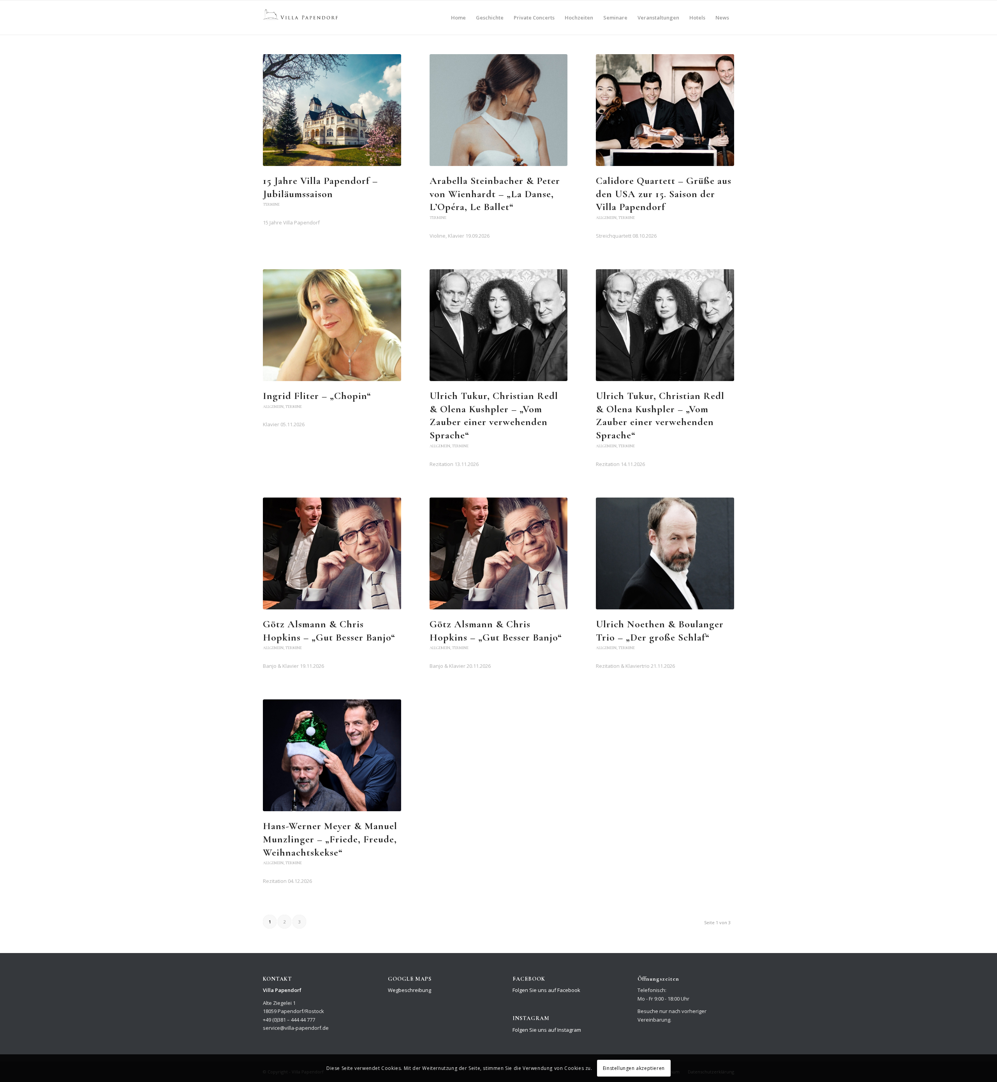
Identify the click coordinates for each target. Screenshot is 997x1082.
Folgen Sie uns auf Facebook (546, 990)
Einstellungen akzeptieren (634, 1068)
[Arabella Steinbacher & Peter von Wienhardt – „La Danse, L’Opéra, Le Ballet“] (499, 110)
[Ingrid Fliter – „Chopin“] (332, 325)
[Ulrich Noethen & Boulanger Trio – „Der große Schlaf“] (665, 553)
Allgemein (606, 217)
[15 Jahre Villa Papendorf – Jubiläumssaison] (332, 110)
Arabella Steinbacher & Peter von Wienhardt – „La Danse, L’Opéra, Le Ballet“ (495, 194)
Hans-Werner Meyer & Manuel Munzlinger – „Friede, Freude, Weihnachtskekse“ (330, 839)
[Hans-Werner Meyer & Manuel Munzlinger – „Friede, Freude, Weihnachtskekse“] (332, 755)
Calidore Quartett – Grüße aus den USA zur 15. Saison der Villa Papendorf (663, 194)
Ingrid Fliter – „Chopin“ (317, 396)
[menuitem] (458, 17)
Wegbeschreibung (409, 990)
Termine (271, 204)
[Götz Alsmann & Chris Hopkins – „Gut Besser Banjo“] (332, 553)
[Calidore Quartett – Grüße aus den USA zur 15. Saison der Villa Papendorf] (665, 110)
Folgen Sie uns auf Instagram (547, 1029)
